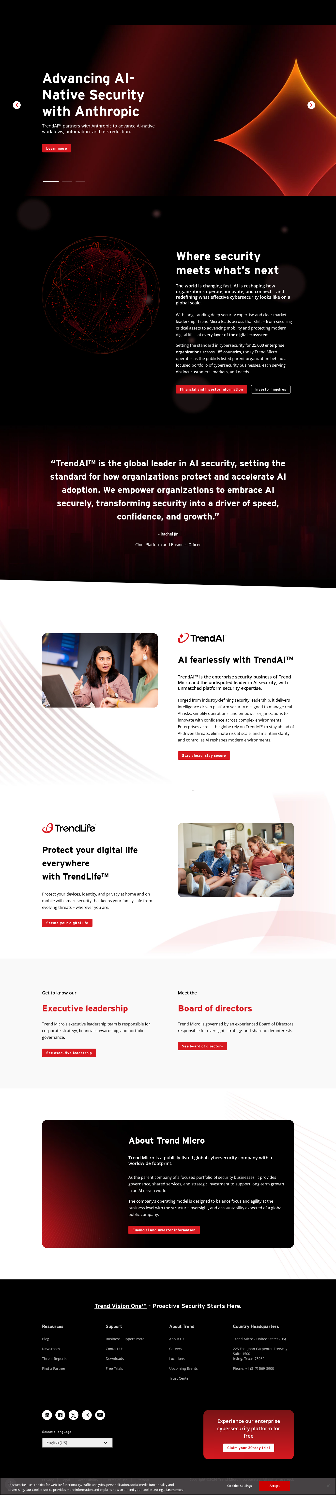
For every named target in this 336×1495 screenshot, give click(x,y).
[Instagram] (87, 1415)
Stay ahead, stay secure (202, 754)
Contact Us (114, 1348)
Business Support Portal (125, 1339)
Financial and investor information (211, 389)
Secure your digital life (65, 922)
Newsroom (51, 1348)
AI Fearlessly (56, 131)
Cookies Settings (239, 1485)
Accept (275, 1485)
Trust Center (179, 1378)
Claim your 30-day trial (246, 1447)
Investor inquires (268, 388)
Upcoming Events (183, 1368)
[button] (48, 181)
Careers (175, 1348)
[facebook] (60, 1415)
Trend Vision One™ (120, 1305)
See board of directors (202, 1046)
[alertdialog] (168, 1486)
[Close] (328, 1485)
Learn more (174, 1489)
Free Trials (114, 1368)
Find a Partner (53, 1368)
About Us (176, 1339)
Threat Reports (54, 1358)
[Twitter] (73, 1415)
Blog (45, 1339)
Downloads (115, 1358)
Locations (177, 1358)
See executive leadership (69, 1053)
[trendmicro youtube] (100, 1415)
